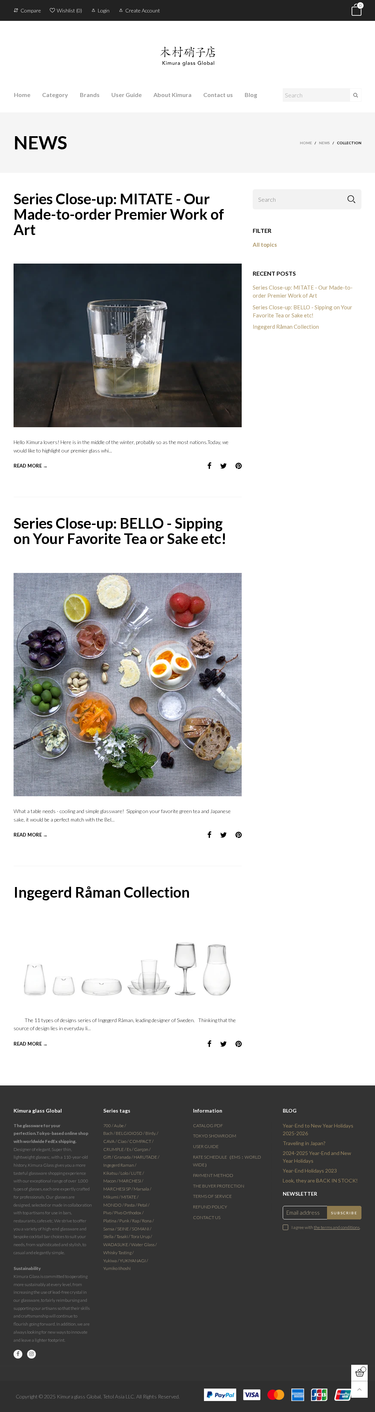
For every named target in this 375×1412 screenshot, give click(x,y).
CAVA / (110, 1141)
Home (22, 94)
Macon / (111, 1181)
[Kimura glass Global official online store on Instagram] (31, 1354)
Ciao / (123, 1141)
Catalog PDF (208, 1125)
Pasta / (131, 1205)
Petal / (143, 1205)
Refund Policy (210, 1207)
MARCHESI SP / (118, 1189)
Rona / (148, 1220)
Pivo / (108, 1212)
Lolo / (125, 1173)
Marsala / (142, 1189)
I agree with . (326, 1227)
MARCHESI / (131, 1181)
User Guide (126, 94)
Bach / (109, 1133)
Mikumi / (112, 1197)
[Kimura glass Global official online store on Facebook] (18, 1354)
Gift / (108, 1157)
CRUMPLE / (115, 1149)
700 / (108, 1125)
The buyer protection (218, 1186)
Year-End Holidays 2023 (310, 1170)
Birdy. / (151, 1133)
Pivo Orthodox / (129, 1212)
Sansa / (110, 1229)
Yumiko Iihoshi (117, 1268)
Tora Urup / (141, 1236)
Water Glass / (144, 1244)
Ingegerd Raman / (119, 1165)
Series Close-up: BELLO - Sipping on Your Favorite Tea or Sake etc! (120, 530)
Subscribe (344, 1213)
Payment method (213, 1175)
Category (55, 94)
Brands (90, 94)
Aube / (120, 1125)
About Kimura (172, 94)
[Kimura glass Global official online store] (187, 50)
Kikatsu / (111, 1173)
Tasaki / (123, 1236)
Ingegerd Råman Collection (102, 892)
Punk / (125, 1220)
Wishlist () (69, 10)
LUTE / (137, 1173)
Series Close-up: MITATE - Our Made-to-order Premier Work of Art (119, 214)
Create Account (142, 10)
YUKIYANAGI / (134, 1260)
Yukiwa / (111, 1260)
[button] (351, 199)
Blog (251, 94)
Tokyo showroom (214, 1136)
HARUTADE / (146, 1157)
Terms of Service (212, 1196)
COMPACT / (141, 1141)
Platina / (111, 1220)
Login (103, 10)
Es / (130, 1149)
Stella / (109, 1236)
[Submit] (355, 95)
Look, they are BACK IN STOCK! (320, 1180)
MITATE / (129, 1197)
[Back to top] (359, 1389)
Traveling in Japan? (304, 1143)
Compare (31, 10)
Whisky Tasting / (118, 1252)
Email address (303, 1212)
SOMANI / (141, 1229)
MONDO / (114, 1205)
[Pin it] (238, 466)
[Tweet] (223, 466)
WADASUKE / (117, 1244)
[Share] (209, 466)
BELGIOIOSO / (130, 1133)
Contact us (218, 94)
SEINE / (124, 1229)
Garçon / (142, 1149)
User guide (206, 1146)
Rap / (137, 1220)
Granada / (124, 1157)
